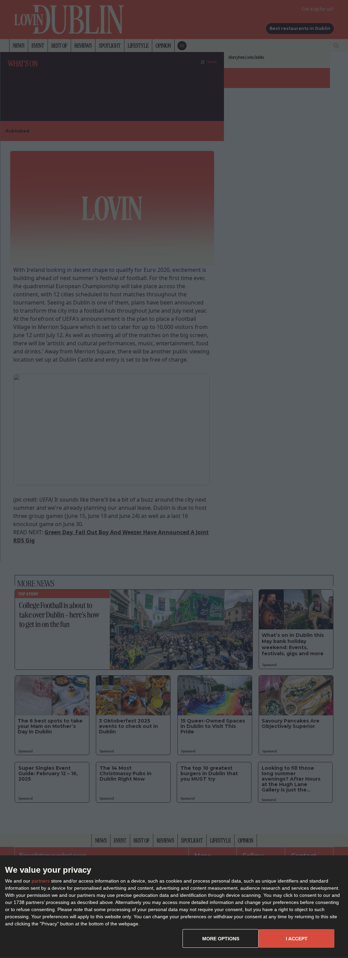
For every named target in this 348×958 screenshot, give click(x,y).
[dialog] (174, 907)
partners (41, 880)
